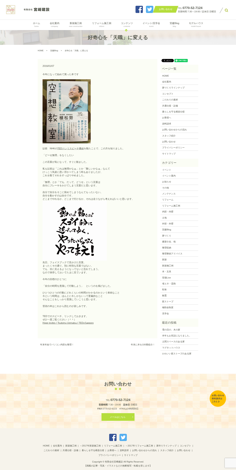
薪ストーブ (167, 301)
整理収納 (166, 247)
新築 (164, 259)
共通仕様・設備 (170, 105)
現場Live (166, 277)
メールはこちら (118, 417)
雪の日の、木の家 (171, 329)
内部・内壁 (167, 211)
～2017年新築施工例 (90, 445)
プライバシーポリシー (173, 147)
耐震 (164, 295)
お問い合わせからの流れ (174, 129)
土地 (164, 217)
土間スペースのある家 (173, 341)
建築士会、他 (169, 241)
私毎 (164, 289)
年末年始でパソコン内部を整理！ (57, 344)
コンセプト (167, 93)
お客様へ (166, 117)
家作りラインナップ (166, 445)
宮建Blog (174, 24)
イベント (166, 170)
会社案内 (54, 24)
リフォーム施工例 (101, 24)
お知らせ (166, 181)
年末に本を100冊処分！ (143, 344)
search (226, 10)
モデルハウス (196, 24)
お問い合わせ (169, 141)
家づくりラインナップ (173, 87)
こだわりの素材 (170, 99)
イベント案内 (169, 175)
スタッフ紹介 (169, 135)
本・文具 (166, 271)
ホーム (36, 24)
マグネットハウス (171, 347)
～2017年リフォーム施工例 (139, 445)
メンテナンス (169, 193)
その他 (165, 187)
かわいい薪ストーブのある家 (176, 353)
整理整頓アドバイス (172, 253)
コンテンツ (127, 24)
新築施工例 (75, 24)
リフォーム (167, 199)
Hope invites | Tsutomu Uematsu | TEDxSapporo (68, 323)
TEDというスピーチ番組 (70, 148)
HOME (41, 50)
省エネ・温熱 (169, 283)
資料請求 (166, 123)
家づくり (166, 235)
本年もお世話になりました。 (176, 335)
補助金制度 (167, 307)
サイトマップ (169, 153)
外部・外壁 (167, 223)
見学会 (165, 313)
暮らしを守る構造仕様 (173, 111)
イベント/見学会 (151, 24)
